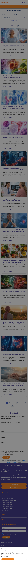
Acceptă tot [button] (7, 559)
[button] (14, 556)
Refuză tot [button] (20, 559)
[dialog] (14, 554)
